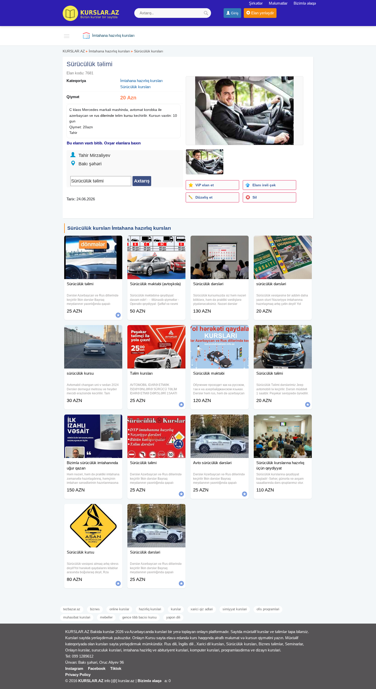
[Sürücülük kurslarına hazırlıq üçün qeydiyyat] (283, 421)
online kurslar (119, 609)
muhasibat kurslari (76, 617)
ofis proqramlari (268, 609)
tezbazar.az (71, 609)
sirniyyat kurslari (235, 609)
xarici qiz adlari (202, 609)
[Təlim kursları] (156, 331)
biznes (95, 609)
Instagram (74, 668)
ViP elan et (204, 185)
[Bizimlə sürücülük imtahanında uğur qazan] (93, 421)
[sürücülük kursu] (93, 331)
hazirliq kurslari (150, 609)
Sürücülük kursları (148, 51)
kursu (128, 115)
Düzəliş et (204, 197)
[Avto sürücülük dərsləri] (220, 421)
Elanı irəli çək (264, 185)
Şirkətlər (256, 3)
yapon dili (173, 617)
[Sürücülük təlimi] (93, 242)
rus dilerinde (104, 115)
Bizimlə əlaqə (305, 3)
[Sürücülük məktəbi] (220, 331)
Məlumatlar (278, 3)
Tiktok (115, 668)
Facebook (96, 668)
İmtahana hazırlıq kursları (109, 51)
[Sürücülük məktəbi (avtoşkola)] (156, 242)
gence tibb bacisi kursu (139, 617)
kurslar (176, 609)
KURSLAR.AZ (74, 51)
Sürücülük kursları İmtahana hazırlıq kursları (119, 228)
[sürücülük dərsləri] (283, 242)
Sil (254, 197)
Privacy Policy (78, 674)
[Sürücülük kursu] (93, 510)
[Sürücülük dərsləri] (220, 242)
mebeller (106, 617)
